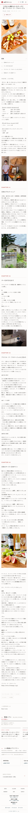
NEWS (5, 788)
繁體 (22, 2)
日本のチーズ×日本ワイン (10, 73)
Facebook (15, 807)
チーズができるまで (8, 66)
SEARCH (22, 791)
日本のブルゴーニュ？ (9, 62)
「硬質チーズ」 (5, 528)
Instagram (8, 807)
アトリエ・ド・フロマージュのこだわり (13, 69)
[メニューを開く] (25, 2)
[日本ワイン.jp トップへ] (6, 2)
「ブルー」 (4, 524)
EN (20, 2)
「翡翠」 (19, 522)
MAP (14, 791)
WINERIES (5, 791)
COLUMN (14, 788)
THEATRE (22, 788)
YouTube (21, 807)
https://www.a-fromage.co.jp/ (9, 685)
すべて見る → (4, 719)
